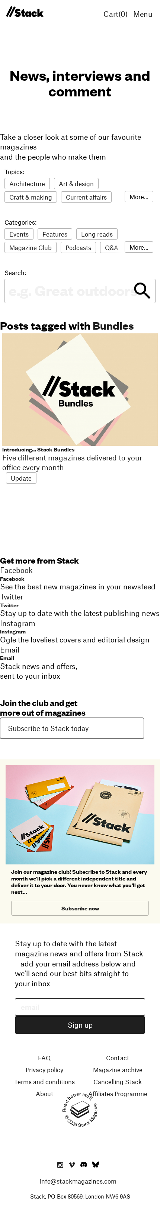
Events (19, 234)
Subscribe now (80, 908)
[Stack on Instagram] (60, 1165)
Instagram (13, 631)
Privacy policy (44, 1069)
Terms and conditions (44, 1081)
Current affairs (86, 197)
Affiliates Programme (117, 1093)
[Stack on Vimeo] (72, 1165)
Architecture (27, 183)
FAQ (44, 1057)
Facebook (12, 578)
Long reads (97, 234)
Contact (117, 1057)
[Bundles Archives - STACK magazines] (24, 12)
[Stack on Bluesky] (95, 1165)
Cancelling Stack (117, 1081)
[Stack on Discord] (84, 1165)
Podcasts (78, 247)
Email (7, 657)
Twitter (9, 605)
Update (21, 478)
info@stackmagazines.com (78, 1181)
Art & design (76, 183)
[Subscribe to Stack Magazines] (80, 768)
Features (54, 234)
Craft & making (30, 197)
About (44, 1093)
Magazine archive (118, 1069)
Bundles (113, 325)
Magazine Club (30, 247)
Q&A (111, 247)
